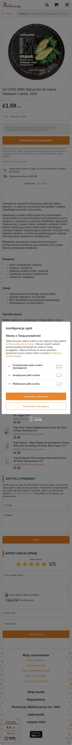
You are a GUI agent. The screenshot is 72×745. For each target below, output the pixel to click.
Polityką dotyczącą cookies (21, 344)
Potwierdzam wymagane (36, 406)
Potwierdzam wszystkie (36, 396)
